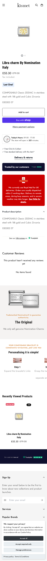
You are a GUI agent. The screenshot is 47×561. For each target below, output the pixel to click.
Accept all (23, 538)
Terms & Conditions (22, 556)
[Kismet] (23, 5)
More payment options (23, 126)
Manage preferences (23, 550)
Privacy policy (9, 556)
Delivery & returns (23, 157)
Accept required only (23, 544)
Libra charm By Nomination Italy (19, 436)
